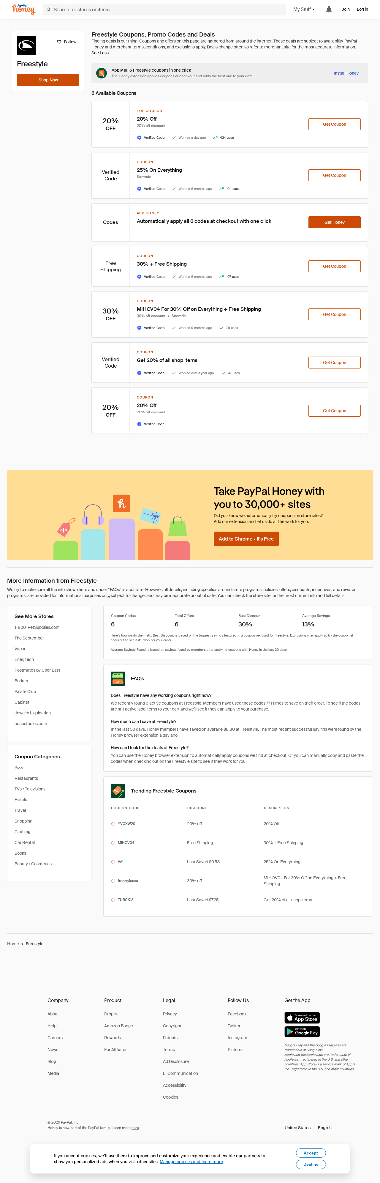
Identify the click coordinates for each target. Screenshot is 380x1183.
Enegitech (24, 659)
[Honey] (24, 9)
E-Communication (180, 1073)
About (53, 1014)
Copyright (172, 1025)
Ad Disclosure (176, 1061)
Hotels (21, 799)
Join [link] (346, 9)
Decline (311, 1164)
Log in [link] (362, 9)
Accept (311, 1153)
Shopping (23, 821)
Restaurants (26, 778)
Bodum (21, 680)
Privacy (170, 1014)
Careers (55, 1037)
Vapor (20, 648)
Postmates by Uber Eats (37, 670)
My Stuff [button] (302, 9)
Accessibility (174, 1085)
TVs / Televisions (30, 789)
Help (52, 1025)
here (135, 1127)
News (53, 1049)
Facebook (237, 1014)
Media (53, 1073)
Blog (52, 1061)
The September (29, 638)
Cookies (170, 1097)
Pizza (20, 767)
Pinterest (236, 1049)
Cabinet (22, 702)
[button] (308, 1128)
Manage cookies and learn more (191, 1161)
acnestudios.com (31, 723)
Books (20, 853)
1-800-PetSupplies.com (37, 627)
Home (13, 943)
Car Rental (25, 842)
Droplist (111, 1014)
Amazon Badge (118, 1025)
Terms (169, 1049)
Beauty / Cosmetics (33, 864)
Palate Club (25, 691)
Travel (20, 810)
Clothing (22, 831)
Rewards (112, 1037)
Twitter (234, 1025)
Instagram (237, 1037)
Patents (170, 1037)
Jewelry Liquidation (33, 713)
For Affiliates (115, 1049)
